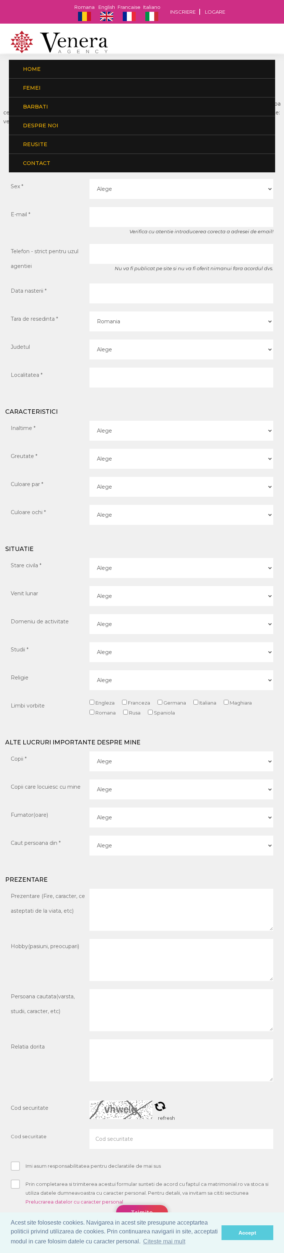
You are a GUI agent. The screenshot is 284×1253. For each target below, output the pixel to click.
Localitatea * (27, 375)
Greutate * (24, 456)
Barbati (34, 106)
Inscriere (183, 12)
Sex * (17, 186)
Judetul (20, 347)
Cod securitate (29, 1108)
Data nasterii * (29, 291)
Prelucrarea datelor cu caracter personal (74, 1202)
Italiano (151, 7)
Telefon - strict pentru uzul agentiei (44, 258)
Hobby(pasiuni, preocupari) (45, 946)
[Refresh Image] (160, 1108)
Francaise (129, 7)
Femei (31, 88)
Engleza (104, 703)
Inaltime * (23, 428)
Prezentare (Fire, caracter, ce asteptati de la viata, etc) (48, 903)
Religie (19, 677)
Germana (174, 703)
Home (31, 69)
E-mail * (20, 214)
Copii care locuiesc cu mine (46, 787)
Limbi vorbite (28, 705)
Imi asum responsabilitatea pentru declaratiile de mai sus (93, 1166)
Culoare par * (27, 484)
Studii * (19, 649)
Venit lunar (24, 593)
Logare (215, 12)
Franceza (138, 703)
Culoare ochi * (28, 512)
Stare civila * (26, 565)
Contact (35, 163)
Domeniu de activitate (40, 621)
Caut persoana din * (36, 843)
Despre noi (39, 125)
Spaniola (164, 713)
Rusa (134, 713)
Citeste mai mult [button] (164, 1241)
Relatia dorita (28, 1046)
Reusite (34, 144)
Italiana (207, 703)
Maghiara (240, 703)
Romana (84, 7)
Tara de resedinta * (34, 319)
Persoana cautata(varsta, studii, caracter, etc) (43, 1004)
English (106, 7)
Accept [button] (247, 1233)
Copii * (19, 758)
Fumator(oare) (29, 815)
